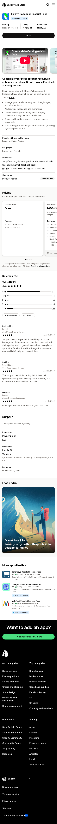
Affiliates (33, 754)
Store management (12, 706)
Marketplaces (36, 676)
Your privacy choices (12, 815)
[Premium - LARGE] (31, 259)
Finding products (10, 676)
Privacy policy (9, 436)
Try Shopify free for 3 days (28, 636)
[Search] (47, 4)
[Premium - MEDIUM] (29, 259)
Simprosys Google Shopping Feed (26, 572)
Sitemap (6, 808)
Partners (33, 748)
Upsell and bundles (39, 687)
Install (28, 35)
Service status (36, 764)
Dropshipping (36, 671)
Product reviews (37, 681)
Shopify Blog (8, 748)
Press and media (37, 743)
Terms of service (10, 794)
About (32, 727)
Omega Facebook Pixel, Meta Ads (26, 584)
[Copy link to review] (13, 326)
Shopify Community (12, 738)
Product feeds (9, 178)
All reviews (28, 315)
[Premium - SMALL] (27, 259)
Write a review (11, 315)
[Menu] (53, 4)
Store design (8, 692)
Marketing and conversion (9, 699)
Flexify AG (41, 28)
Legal (32, 759)
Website (6, 454)
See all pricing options (40, 266)
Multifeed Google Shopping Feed (26, 601)
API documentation (12, 732)
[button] (28, 576)
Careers (33, 732)
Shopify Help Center (12, 727)
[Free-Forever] (25, 259)
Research (7, 754)
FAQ (4, 440)
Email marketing (37, 692)
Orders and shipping (12, 687)
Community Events (11, 743)
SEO (31, 697)
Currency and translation (41, 708)
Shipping (33, 703)
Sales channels (9, 671)
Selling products (10, 681)
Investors (34, 738)
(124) (30, 28)
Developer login (10, 787)
